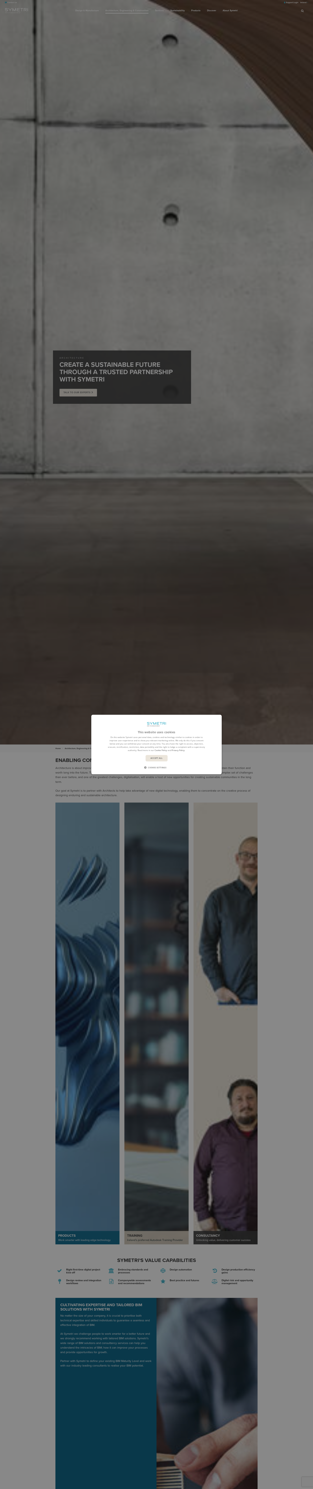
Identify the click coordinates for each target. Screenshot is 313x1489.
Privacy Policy (178, 750)
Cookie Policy (161, 750)
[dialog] (156, 744)
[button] (156, 767)
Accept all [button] (156, 758)
